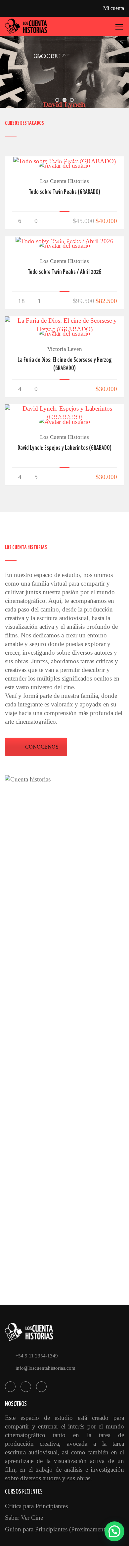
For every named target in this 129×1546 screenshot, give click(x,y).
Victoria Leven (64, 349)
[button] (114, 1531)
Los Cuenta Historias (64, 181)
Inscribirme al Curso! (64, 160)
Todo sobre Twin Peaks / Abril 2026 (64, 272)
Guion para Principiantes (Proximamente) (57, 1529)
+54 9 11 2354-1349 (37, 1355)
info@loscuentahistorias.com (45, 1368)
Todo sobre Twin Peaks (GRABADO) (64, 192)
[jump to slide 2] (64, 100)
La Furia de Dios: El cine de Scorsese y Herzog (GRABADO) (65, 364)
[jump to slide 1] (57, 100)
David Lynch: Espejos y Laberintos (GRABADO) (64, 448)
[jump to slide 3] (72, 100)
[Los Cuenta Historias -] (26, 26)
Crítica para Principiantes (36, 1506)
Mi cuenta (113, 8)
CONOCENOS (42, 747)
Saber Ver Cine (24, 1517)
